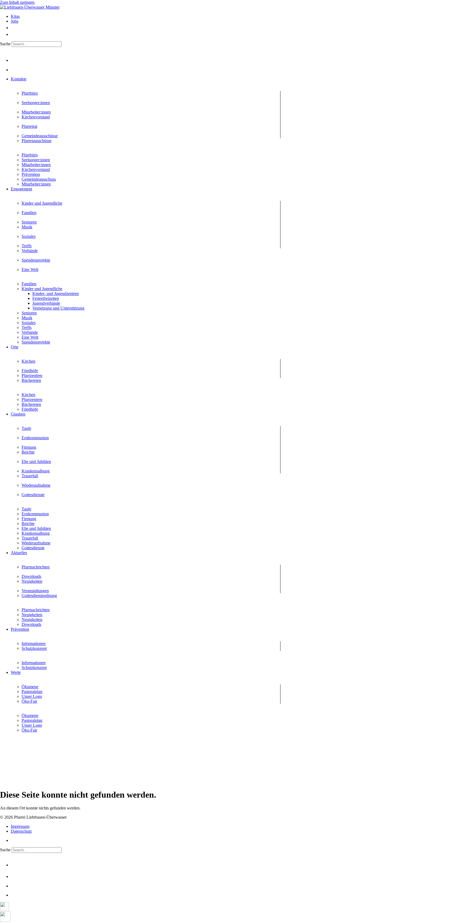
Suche (5, 44)
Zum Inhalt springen (17, 2)
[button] (238, 79)
